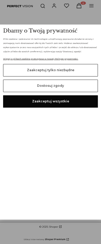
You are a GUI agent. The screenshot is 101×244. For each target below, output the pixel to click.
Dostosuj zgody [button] (50, 86)
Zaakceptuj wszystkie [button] (50, 101)
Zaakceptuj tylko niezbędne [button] (50, 70)
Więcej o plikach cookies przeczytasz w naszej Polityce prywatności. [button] (40, 58)
